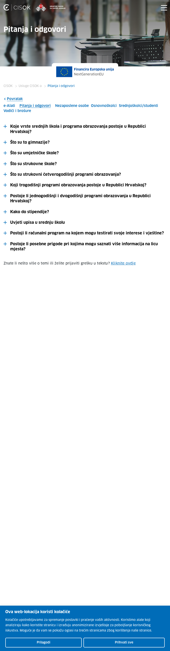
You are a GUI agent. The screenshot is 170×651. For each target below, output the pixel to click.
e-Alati (9, 106)
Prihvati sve (124, 642)
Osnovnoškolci (104, 106)
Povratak (15, 99)
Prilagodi (43, 642)
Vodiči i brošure (17, 111)
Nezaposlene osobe (72, 106)
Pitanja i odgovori (35, 106)
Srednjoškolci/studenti (138, 106)
